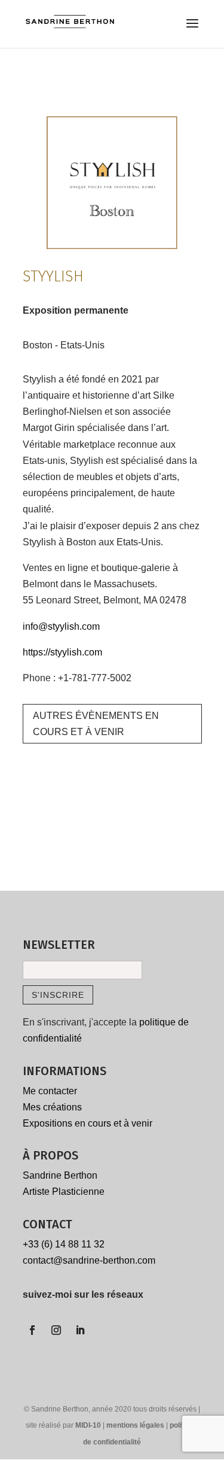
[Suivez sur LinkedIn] (80, 1330)
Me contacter (50, 1091)
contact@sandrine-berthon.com (89, 1260)
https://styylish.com (62, 652)
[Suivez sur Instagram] (56, 1330)
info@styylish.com (61, 626)
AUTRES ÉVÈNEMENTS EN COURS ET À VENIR (96, 724)
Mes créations (52, 1107)
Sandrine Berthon (60, 1175)
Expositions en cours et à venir (87, 1123)
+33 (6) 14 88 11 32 (64, 1244)
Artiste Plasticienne (64, 1191)
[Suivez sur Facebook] (32, 1330)
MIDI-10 (89, 1425)
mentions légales (136, 1425)
